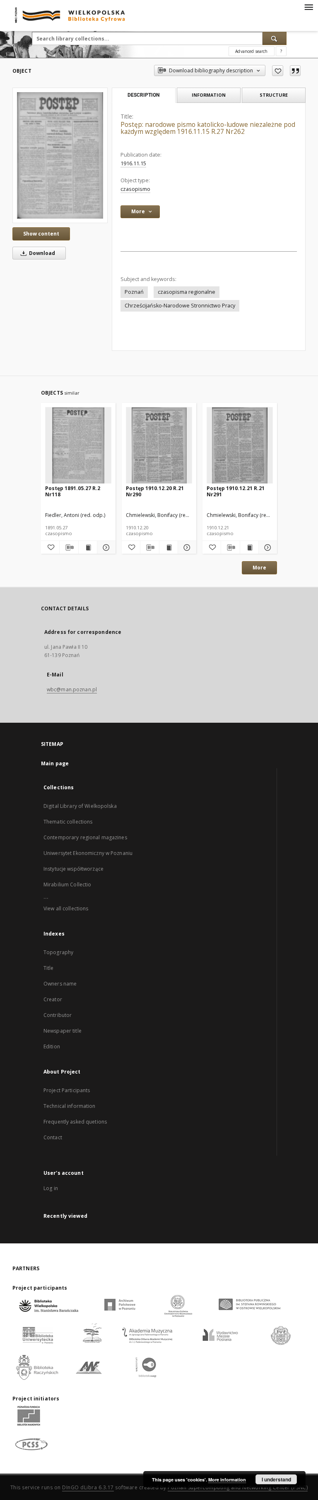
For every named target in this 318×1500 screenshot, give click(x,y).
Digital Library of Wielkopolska (80, 806)
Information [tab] (209, 95)
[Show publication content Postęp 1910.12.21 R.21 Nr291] (249, 547)
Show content (41, 233)
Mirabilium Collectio (67, 884)
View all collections (65, 908)
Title (48, 967)
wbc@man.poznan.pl (72, 689)
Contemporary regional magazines (85, 837)
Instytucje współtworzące (73, 868)
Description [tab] (143, 95)
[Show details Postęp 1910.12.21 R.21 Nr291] (267, 547)
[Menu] (308, 6)
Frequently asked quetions (75, 1121)
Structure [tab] (274, 95)
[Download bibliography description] (69, 547)
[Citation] (295, 70)
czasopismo (135, 189)
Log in (50, 1188)
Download (41, 253)
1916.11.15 (133, 163)
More (259, 567)
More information (227, 1479)
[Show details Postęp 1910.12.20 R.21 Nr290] (186, 547)
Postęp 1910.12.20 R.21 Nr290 (155, 491)
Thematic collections (67, 821)
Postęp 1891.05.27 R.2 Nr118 (72, 491)
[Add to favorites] (277, 70)
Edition (51, 1046)
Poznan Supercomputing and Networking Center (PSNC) (238, 1487)
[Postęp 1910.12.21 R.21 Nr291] (239, 445)
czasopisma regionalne (186, 291)
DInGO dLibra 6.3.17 (88, 1487)
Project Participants (66, 1090)
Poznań (134, 291)
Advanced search (251, 51)
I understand (276, 1479)
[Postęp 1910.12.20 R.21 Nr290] (159, 445)
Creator (52, 999)
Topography (58, 952)
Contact (52, 1137)
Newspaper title (62, 1030)
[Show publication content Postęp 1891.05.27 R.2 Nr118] (88, 547)
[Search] (275, 38)
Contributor (57, 1015)
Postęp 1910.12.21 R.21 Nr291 (236, 491)
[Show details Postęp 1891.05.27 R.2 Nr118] (105, 547)
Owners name (60, 983)
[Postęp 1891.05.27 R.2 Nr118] (78, 445)
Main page (55, 763)
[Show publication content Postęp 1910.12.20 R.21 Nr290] (168, 547)
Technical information (69, 1106)
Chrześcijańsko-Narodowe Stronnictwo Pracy (180, 305)
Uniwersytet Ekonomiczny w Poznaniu (87, 853)
